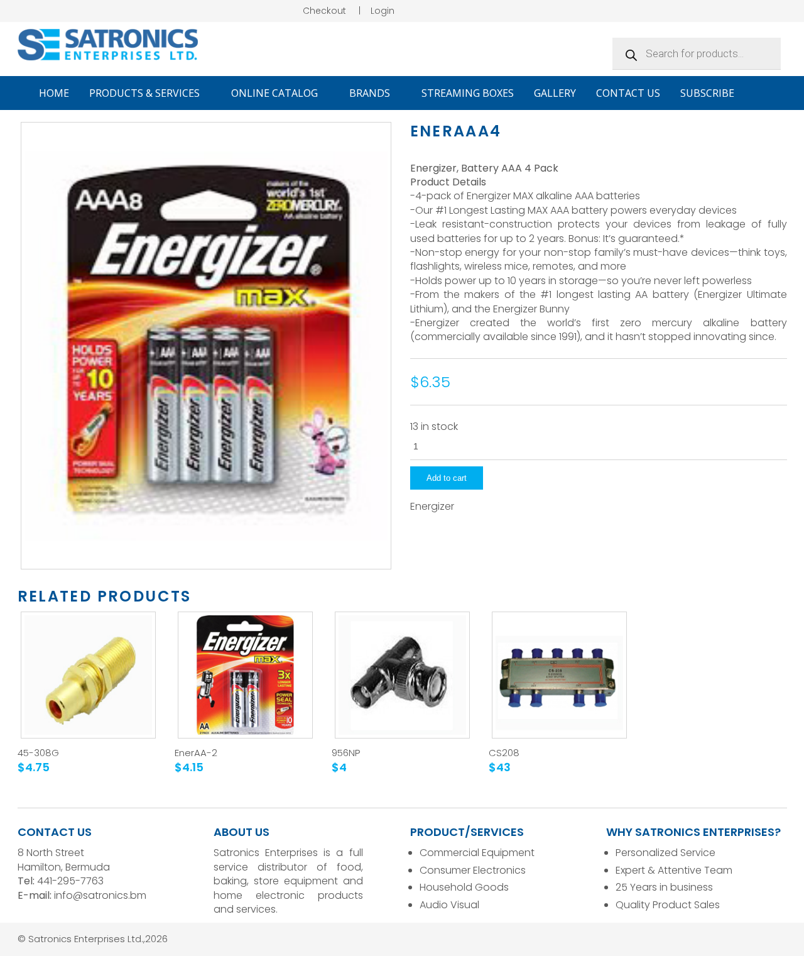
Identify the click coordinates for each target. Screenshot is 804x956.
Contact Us (628, 93)
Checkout (324, 10)
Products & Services (145, 93)
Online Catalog (275, 93)
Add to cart (446, 478)
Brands (371, 93)
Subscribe (707, 93)
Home (54, 93)
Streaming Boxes (467, 93)
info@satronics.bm (100, 895)
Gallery (555, 93)
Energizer (432, 507)
